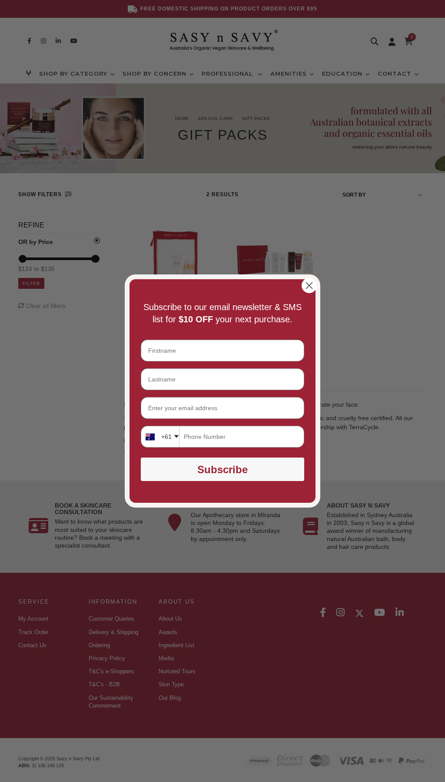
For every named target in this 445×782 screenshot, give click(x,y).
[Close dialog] (309, 285)
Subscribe (222, 469)
